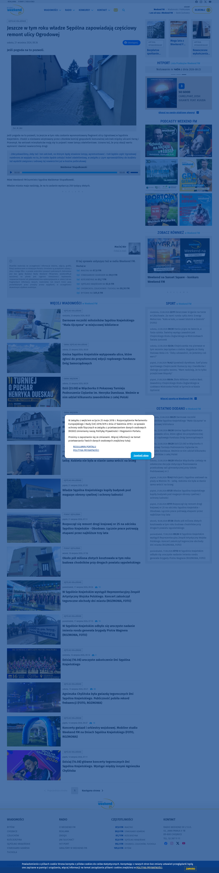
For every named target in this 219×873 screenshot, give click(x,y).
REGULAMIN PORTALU (84, 446)
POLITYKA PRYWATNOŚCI (86, 450)
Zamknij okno (141, 455)
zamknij (190, 868)
